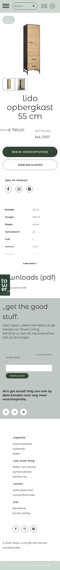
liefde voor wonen (24, 467)
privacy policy (21, 513)
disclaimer (19, 508)
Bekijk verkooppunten (30, 151)
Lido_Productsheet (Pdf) (13, 287)
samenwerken (22, 471)
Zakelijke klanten (30, 164)
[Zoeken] (33, 6)
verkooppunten (23, 490)
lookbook (18, 448)
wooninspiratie (22, 443)
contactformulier (23, 495)
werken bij (19, 476)
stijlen (16, 453)
